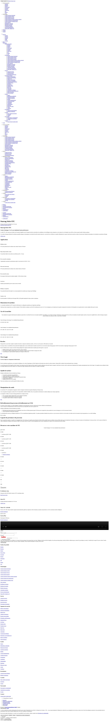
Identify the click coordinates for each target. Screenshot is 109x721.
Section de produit (8, 43)
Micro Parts (9, 87)
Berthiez (6, 4)
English (6, 35)
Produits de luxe (10, 85)
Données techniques (6, 454)
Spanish (6, 40)
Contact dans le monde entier (12, 121)
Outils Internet (5, 704)
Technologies (7, 55)
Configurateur (5, 210)
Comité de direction (10, 101)
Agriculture (7, 169)
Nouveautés (7, 116)
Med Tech (9, 86)
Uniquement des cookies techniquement (23, 715)
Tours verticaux (8, 22)
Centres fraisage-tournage (9, 18)
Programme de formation (11, 74)
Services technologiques (9, 27)
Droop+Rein (7, 7)
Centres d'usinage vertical (9, 16)
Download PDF (3, 487)
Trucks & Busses (10, 93)
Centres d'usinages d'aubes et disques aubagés (13, 19)
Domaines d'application (7, 206)
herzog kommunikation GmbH (11, 707)
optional (1, 718)
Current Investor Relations (12, 110)
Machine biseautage (8, 25)
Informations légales (6, 702)
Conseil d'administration (11, 100)
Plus (1, 353)
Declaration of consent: (6, 539)
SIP (5, 11)
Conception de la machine (7, 207)
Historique (9, 105)
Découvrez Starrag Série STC (5, 225)
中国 (6, 39)
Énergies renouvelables (11, 80)
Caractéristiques (5, 209)
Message (2, 535)
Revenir (4, 204)
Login (4, 122)
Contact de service (10, 71)
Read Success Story (4, 495)
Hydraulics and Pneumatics (12, 81)
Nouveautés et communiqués (12, 117)
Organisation (9, 102)
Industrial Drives (10, 82)
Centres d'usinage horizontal (10, 15)
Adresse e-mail (3, 532)
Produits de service (10, 72)
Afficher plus (2, 236)
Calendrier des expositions (12, 118)
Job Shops (9, 83)
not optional (2, 717)
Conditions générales (6, 703)
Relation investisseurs (11, 111)
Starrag (6, 12)
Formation (9, 114)
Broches (4, 208)
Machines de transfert (9, 24)
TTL (6, 13)
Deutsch (6, 36)
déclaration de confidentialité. (43, 713)
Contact (4, 31)
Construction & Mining (11, 90)
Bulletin (8, 99)
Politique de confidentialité (7, 701)
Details (14, 715)
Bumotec (6, 5)
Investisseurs (7, 109)
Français (4, 34)
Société (6, 94)
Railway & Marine (10, 92)
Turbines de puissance (11, 79)
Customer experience (11, 98)
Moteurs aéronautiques (11, 76)
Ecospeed (6, 8)
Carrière (4, 30)
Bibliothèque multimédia (11, 96)
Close (2, 530)
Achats (8, 107)
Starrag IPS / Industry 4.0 (9, 28)
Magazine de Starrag (11, 97)
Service (4, 29)
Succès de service (10, 73)
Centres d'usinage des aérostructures (11, 20)
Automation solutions (9, 26)
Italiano (6, 38)
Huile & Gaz (9, 78)
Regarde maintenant (4, 511)
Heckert (6, 9)
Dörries (6, 6)
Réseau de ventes (10, 106)
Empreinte (4, 700)
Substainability (10, 104)
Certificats (9, 108)
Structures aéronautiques (11, 77)
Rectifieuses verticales (9, 23)
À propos (4, 205)
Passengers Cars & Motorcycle (12, 91)
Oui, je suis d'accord (4, 715)
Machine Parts (9, 84)
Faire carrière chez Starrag (12, 113)
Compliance (9, 103)
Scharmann (7, 10)
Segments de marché (8, 75)
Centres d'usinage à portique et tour (11, 21)
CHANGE (10, 715)
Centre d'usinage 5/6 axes (9, 17)
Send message (3, 542)
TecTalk (8, 119)
